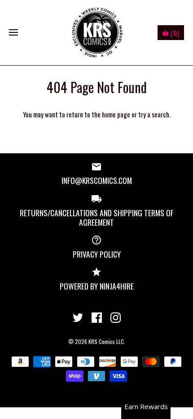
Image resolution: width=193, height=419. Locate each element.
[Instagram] (115, 317)
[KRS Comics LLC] (96, 32)
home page (116, 114)
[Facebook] (97, 317)
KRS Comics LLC (106, 341)
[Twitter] (78, 317)
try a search (153, 114)
